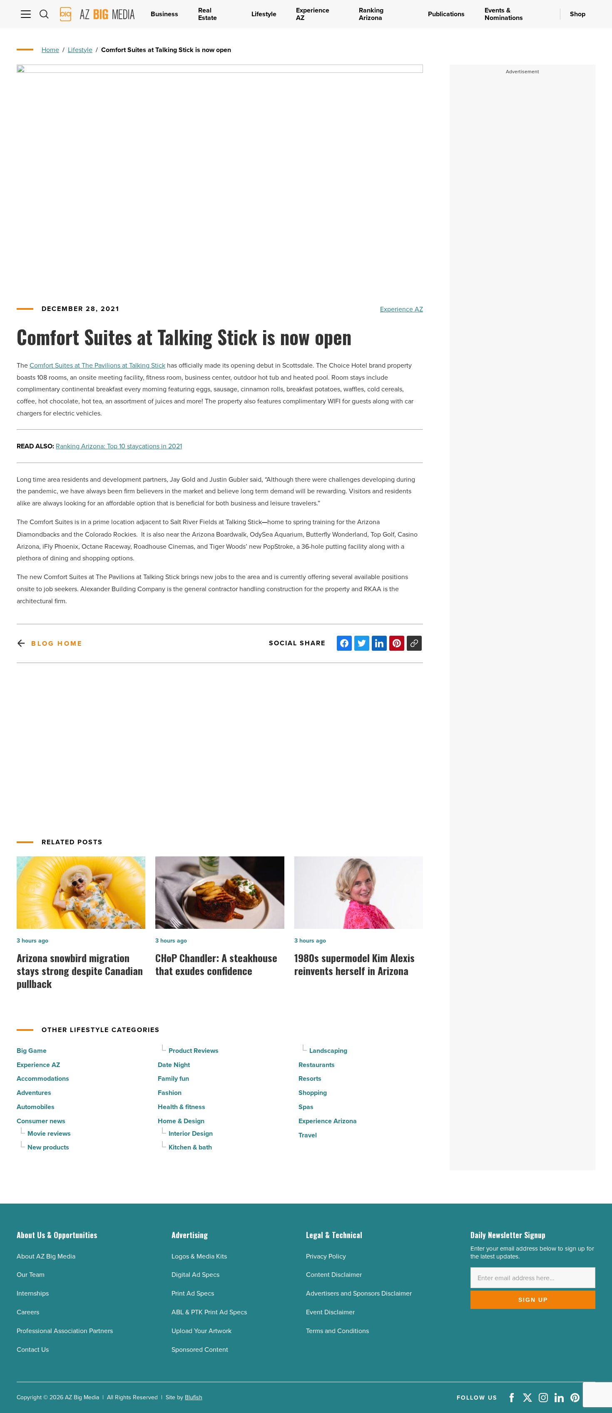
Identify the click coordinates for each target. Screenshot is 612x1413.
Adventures (34, 1092)
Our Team (31, 1274)
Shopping (313, 1092)
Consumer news (41, 1121)
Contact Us (33, 1349)
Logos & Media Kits (199, 1256)
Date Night (174, 1065)
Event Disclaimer (330, 1311)
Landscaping (328, 1050)
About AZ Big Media (46, 1256)
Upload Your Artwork (201, 1330)
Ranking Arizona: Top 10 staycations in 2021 (119, 445)
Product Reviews (194, 1050)
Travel (308, 1135)
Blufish (193, 1397)
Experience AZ (401, 308)
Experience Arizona (328, 1121)
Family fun (173, 1078)
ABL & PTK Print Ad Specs (209, 1311)
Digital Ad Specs (195, 1274)
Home (50, 49)
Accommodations (43, 1078)
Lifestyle (80, 49)
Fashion (170, 1092)
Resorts (310, 1078)
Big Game (32, 1050)
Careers (28, 1311)
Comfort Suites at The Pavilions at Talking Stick (97, 365)
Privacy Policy (326, 1256)
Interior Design (191, 1133)
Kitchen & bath (190, 1147)
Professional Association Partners (65, 1330)
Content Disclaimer (334, 1274)
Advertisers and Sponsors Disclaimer (359, 1293)
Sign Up (533, 1299)
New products (48, 1147)
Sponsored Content (200, 1349)
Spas (306, 1107)
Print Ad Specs (193, 1293)
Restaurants (317, 1065)
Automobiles (36, 1107)
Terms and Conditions (337, 1330)
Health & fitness (181, 1107)
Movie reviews (49, 1133)
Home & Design (181, 1121)
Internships (33, 1293)
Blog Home (56, 643)
